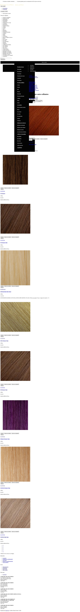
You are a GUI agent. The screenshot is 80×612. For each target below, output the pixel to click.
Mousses (18, 91)
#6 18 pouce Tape (3, 242)
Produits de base (20, 66)
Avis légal (5, 560)
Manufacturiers (5, 566)
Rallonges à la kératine (21, 125)
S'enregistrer (5, 8)
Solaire (18, 102)
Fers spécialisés (19, 116)
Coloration (19, 78)
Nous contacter (5, 562)
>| (3, 551)
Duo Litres (19, 140)
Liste (36, 99)
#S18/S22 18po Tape (4, 537)
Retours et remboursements (8, 561)
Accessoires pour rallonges (21, 131)
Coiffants (18, 98)
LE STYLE (31, 142)
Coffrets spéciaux (20, 145)
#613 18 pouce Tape (4, 340)
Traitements (19, 73)
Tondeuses (19, 120)
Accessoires (31, 83)
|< (3, 545)
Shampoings (19, 69)
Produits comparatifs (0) (33, 98)
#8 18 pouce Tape (3, 389)
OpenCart (7, 610)
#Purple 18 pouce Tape (5, 438)
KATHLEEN (3, 289)
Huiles (18, 100)
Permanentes (19, 80)
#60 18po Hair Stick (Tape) (5, 291)
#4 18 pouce (2, 193)
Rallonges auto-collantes (21, 127)
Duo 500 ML (19, 138)
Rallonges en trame (20, 129)
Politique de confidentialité (8, 559)
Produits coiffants (20, 82)
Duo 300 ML (19, 136)
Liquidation (19, 147)
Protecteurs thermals (20, 96)
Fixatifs (18, 87)
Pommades (19, 93)
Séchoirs (18, 118)
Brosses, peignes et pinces (21, 107)
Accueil (30, 75)
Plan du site (5, 569)
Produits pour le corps (21, 75)
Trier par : (31, 101)
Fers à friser (19, 111)
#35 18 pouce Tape (32, 144)
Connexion (5, 9)
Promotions (5, 567)
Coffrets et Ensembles (21, 134)
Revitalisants (19, 71)
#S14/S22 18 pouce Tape (5, 488)
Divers (18, 109)
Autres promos (19, 143)
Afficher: (30, 102)
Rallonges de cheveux (21, 122)
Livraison (4, 558)
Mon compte (5, 570)
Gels (18, 89)
